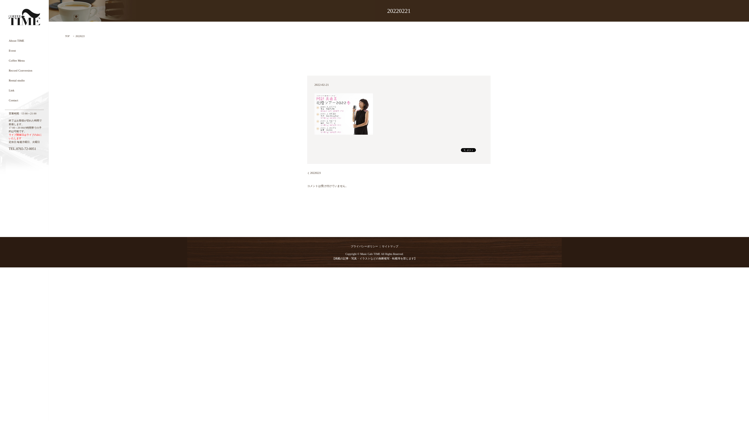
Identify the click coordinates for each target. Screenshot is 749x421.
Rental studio (17, 80)
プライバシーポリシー (364, 246)
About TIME (16, 40)
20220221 (315, 173)
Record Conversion (20, 70)
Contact (13, 100)
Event (12, 50)
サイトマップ (390, 246)
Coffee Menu (17, 60)
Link (11, 90)
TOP (67, 36)
